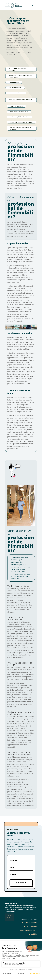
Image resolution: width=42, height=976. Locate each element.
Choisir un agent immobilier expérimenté (21, 122)
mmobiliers (29, 922)
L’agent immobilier (14, 82)
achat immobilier (23, 383)
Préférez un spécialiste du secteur (19, 117)
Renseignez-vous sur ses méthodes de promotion (20, 128)
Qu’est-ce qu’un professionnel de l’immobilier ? (18, 69)
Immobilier (33, 934)
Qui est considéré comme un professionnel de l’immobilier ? (20, 76)
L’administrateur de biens (15, 93)
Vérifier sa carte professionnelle (19, 111)
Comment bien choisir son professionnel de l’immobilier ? (20, 100)
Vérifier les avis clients (16, 106)
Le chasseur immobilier (15, 87)
